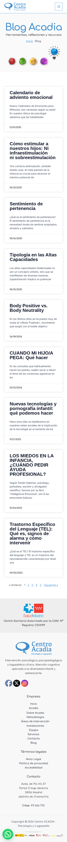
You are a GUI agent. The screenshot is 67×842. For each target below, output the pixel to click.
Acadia (33, 708)
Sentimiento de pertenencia (26, 206)
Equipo (33, 730)
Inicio (29, 41)
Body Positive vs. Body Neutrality (29, 308)
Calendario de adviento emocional (31, 95)
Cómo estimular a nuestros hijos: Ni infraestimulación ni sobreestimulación (33, 150)
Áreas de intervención (35, 721)
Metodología (35, 717)
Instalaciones (35, 725)
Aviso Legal (33, 759)
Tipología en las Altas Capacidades (33, 257)
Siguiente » (51, 585)
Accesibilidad (33, 767)
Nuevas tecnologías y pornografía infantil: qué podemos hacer (33, 408)
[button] (8, 834)
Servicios (33, 734)
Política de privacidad (33, 763)
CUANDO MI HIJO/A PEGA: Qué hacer (31, 355)
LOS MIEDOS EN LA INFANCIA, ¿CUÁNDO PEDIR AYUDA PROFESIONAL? (32, 465)
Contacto (33, 738)
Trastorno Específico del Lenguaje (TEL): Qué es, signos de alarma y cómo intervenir (32, 533)
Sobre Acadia (35, 712)
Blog (33, 742)
